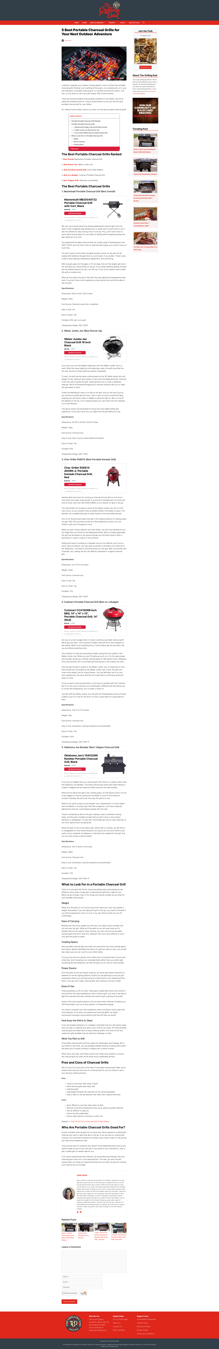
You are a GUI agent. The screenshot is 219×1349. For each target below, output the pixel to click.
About (122, 23)
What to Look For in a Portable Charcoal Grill (87, 136)
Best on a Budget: (71, 175)
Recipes (112, 23)
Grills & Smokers (96, 23)
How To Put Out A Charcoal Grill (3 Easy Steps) (90, 1121)
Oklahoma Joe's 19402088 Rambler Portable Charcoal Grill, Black (81, 758)
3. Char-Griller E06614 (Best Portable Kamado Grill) (90, 133)
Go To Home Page (120, 1319)
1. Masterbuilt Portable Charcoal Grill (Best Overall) (90, 127)
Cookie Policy (142, 1323)
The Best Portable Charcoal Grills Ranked (85, 121)
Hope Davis (68, 40)
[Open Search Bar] (143, 23)
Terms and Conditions (145, 1334)
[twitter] (78, 1212)
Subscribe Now (145, 67)
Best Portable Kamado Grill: (75, 170)
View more (75, 149)
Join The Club (134, 23)
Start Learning (118, 1330)
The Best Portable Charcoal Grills (83, 124)
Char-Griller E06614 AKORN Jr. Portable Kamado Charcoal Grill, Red (78, 472)
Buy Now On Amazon (74, 213)
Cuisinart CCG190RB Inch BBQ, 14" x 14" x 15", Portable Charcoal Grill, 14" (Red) (81, 615)
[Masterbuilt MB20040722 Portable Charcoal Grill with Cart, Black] (113, 221)
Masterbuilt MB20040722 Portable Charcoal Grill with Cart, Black (80, 203)
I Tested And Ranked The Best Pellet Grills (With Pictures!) (118, 1237)
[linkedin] (81, 1212)
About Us (116, 1323)
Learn (84, 23)
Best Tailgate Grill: (71, 180)
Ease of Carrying (79, 142)
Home (76, 23)
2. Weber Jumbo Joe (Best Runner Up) (86, 130)
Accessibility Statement (146, 1319)
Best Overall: (68, 159)
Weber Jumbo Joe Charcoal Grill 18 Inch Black (77, 342)
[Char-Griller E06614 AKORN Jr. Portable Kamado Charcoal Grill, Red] (113, 489)
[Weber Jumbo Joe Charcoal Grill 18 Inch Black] (113, 360)
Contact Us (117, 1326)
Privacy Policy (142, 1330)
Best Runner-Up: (70, 164)
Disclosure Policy (144, 1326)
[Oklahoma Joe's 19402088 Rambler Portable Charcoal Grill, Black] (113, 777)
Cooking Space (79, 144)
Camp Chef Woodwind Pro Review (83, 1235)
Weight (76, 139)
